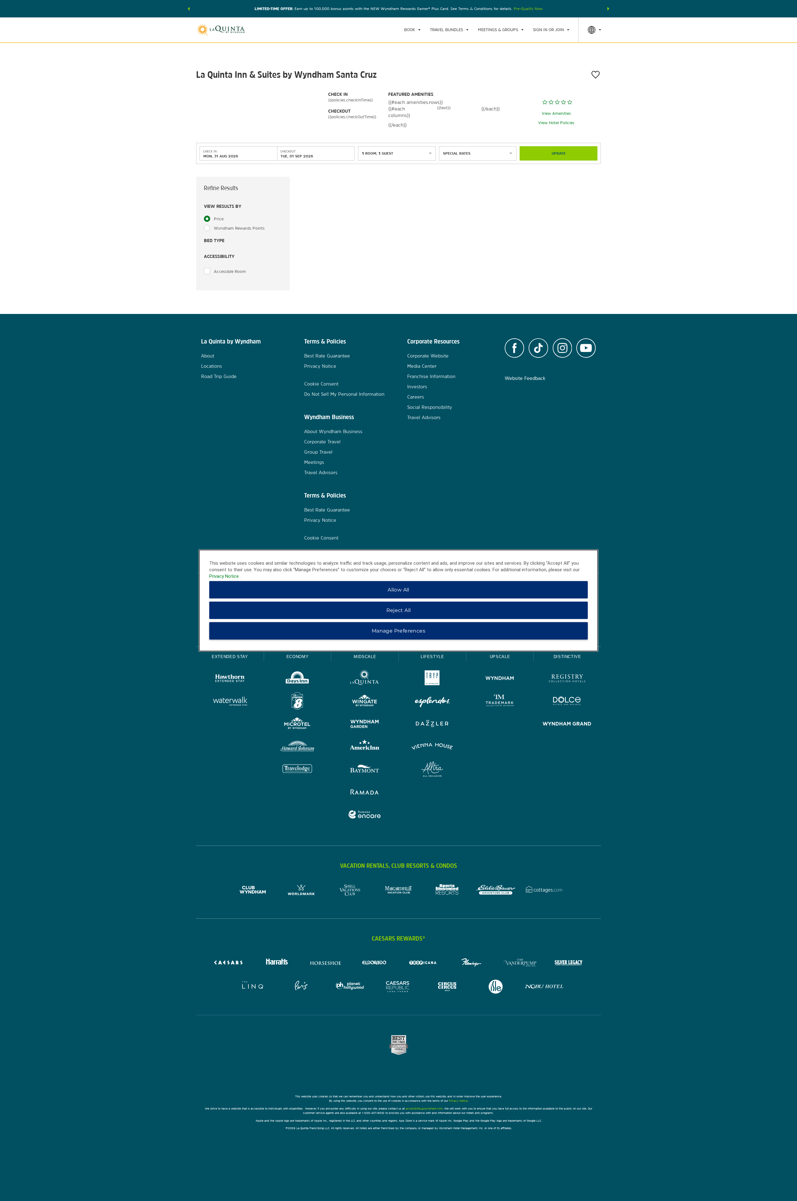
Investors (417, 386)
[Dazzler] (432, 724)
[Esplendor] (432, 702)
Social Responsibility (429, 407)
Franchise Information (431, 376)
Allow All (398, 590)
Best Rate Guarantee (327, 355)
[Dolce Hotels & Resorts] (567, 702)
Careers (415, 397)
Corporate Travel (322, 441)
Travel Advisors (320, 472)
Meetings (314, 462)
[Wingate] (364, 702)
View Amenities (556, 113)
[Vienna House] (432, 747)
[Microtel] (297, 724)
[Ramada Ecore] (364, 815)
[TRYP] (432, 679)
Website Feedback (525, 378)
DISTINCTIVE (567, 656)
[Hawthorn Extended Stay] (229, 679)
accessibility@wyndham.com (424, 1108)
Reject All (398, 610)
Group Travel (318, 452)
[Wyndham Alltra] (432, 770)
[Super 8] (297, 702)
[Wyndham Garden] (364, 724)
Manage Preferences (398, 631)
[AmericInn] (364, 747)
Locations (211, 366)
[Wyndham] (499, 679)
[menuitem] (412, 29)
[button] (188, 9)
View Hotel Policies (556, 123)
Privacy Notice (320, 366)
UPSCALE (500, 656)
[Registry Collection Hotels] (567, 679)
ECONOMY (297, 656)
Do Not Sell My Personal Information (344, 394)
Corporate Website (428, 355)
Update (559, 153)
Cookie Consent (321, 383)
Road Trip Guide (219, 376)
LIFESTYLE (432, 656)
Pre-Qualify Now (528, 9)
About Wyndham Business (333, 431)
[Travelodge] (297, 770)
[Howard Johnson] (297, 747)
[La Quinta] (364, 679)
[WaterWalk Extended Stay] (229, 702)
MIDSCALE (365, 656)
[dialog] (398, 600)
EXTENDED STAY (230, 656)
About (207, 355)
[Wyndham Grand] (567, 724)
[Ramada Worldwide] (364, 793)
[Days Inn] (297, 679)
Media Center (421, 366)
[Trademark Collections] (499, 702)
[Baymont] (364, 770)
